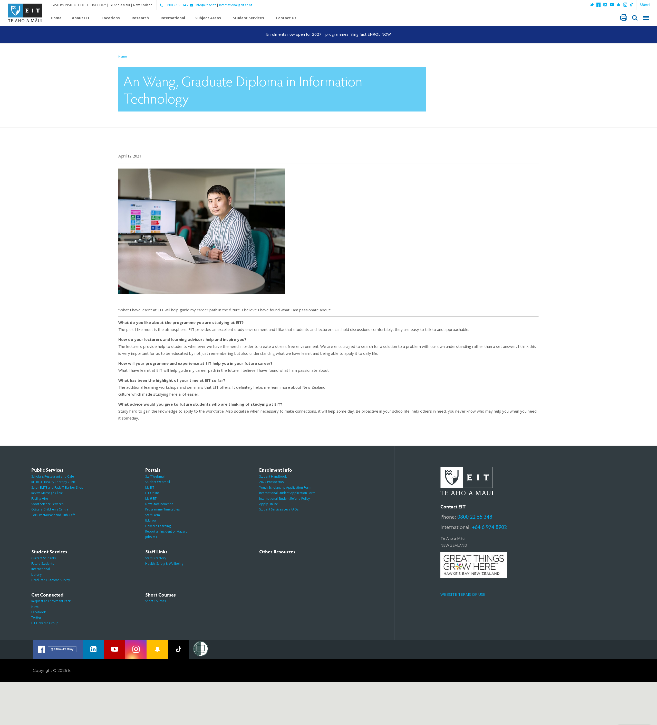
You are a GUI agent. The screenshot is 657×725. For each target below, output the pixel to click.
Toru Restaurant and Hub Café (53, 515)
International (173, 18)
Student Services (248, 18)
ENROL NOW (379, 34)
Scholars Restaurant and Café (52, 476)
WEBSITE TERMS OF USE (462, 594)
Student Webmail (157, 482)
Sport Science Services (47, 504)
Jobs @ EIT (152, 537)
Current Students (43, 558)
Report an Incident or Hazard (166, 531)
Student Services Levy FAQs (278, 509)
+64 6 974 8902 (489, 527)
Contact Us (286, 18)
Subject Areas (208, 18)
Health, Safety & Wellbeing (164, 563)
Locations (111, 18)
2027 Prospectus (271, 482)
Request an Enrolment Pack (51, 601)
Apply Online (268, 504)
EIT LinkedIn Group (45, 623)
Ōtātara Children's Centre (50, 509)
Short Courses (155, 601)
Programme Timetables (162, 509)
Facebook (38, 612)
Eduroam (152, 520)
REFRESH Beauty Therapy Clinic (53, 482)
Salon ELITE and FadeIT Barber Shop (57, 487)
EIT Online (152, 493)
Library (36, 574)
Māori (645, 4)
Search (635, 18)
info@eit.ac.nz (206, 5)
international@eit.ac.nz (235, 5)
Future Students (42, 563)
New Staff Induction (159, 504)
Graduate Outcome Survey (50, 580)
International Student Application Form (287, 493)
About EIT (81, 18)
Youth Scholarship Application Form (285, 487)
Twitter (36, 617)
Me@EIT (151, 498)
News (35, 607)
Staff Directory (155, 558)
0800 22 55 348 (177, 5)
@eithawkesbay (62, 649)
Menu (646, 18)
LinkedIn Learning (158, 526)
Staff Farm (152, 515)
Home (56, 18)
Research (140, 18)
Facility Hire (39, 498)
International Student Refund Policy (284, 498)
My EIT (149, 487)
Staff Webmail (155, 476)
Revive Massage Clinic (47, 493)
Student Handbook (273, 476)
